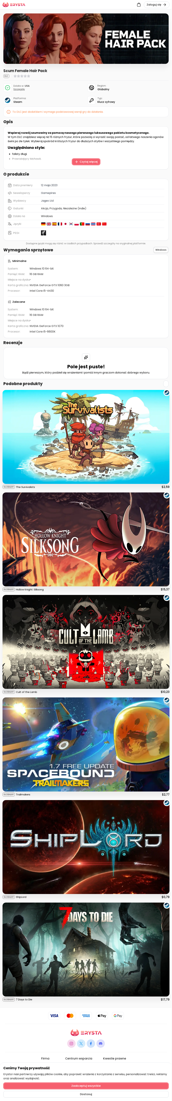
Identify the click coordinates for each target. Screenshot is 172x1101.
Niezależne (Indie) (74, 208)
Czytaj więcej (89, 162)
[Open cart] (139, 5)
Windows (47, 216)
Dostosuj (86, 1094)
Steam (17, 102)
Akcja (44, 208)
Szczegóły (19, 89)
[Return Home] (14, 4)
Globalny (103, 89)
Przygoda (55, 208)
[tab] (161, 250)
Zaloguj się (154, 5)
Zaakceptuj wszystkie (86, 1086)
